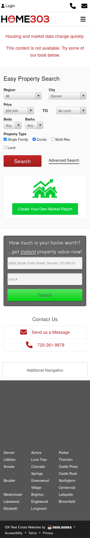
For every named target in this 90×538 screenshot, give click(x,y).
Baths (30, 119)
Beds (8, 119)
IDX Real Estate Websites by (25, 527)
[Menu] (83, 19)
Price (8, 104)
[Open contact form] (84, 5)
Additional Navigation (45, 370)
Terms (32, 533)
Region (9, 89)
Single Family (17, 139)
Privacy (48, 533)
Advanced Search (64, 160)
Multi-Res (62, 139)
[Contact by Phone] (73, 5)
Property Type (15, 133)
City (52, 89)
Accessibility (14, 533)
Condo (41, 139)
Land (11, 147)
